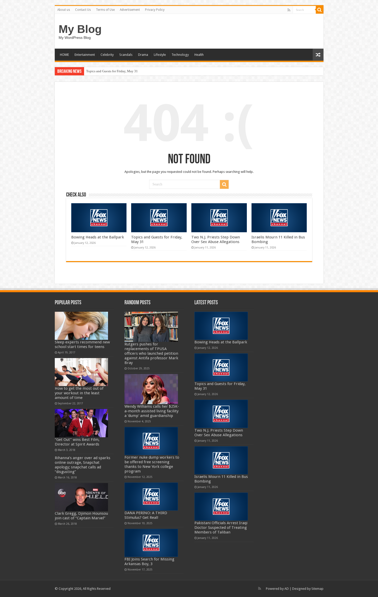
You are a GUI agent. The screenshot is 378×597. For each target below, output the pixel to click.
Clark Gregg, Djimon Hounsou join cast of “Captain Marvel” (81, 515)
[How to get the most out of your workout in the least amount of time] (81, 372)
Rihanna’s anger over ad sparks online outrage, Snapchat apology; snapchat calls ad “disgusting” (82, 465)
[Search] (319, 10)
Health (199, 55)
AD (286, 589)
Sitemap (317, 589)
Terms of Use (105, 10)
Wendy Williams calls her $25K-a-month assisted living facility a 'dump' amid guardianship (151, 411)
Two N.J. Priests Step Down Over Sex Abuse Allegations (215, 239)
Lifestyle (160, 55)
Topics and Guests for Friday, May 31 (112, 71)
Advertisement (130, 10)
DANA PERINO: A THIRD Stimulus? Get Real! (145, 515)
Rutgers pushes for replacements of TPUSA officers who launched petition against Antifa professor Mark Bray (151, 353)
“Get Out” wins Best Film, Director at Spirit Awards (77, 442)
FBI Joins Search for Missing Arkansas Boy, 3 (149, 561)
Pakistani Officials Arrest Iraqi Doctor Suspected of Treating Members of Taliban (220, 527)
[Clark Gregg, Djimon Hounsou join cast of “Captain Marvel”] (81, 497)
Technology (180, 55)
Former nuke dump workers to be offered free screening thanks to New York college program (151, 464)
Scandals (125, 55)
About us (63, 10)
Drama (143, 55)
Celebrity (107, 55)
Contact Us (83, 10)
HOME (64, 55)
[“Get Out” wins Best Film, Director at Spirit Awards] (81, 423)
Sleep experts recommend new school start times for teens (82, 344)
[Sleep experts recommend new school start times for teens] (81, 326)
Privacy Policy (155, 10)
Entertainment (85, 55)
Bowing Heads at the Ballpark (97, 237)
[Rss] (289, 10)
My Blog (80, 29)
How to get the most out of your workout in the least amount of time (79, 393)
